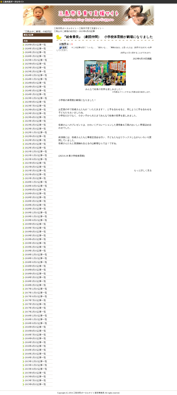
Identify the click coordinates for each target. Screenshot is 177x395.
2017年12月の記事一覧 (36, 289)
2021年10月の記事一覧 (36, 159)
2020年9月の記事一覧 (35, 189)
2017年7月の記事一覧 (35, 300)
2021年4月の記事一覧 (35, 174)
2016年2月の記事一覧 (35, 354)
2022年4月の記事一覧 (35, 144)
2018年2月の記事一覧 (35, 285)
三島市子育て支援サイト (90, 28)
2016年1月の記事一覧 (35, 357)
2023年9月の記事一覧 (35, 102)
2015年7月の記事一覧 (35, 380)
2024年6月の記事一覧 (35, 87)
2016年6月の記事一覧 (35, 338)
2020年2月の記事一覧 (35, 205)
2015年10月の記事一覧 (36, 369)
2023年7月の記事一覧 (35, 106)
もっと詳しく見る (143, 170)
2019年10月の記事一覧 (36, 220)
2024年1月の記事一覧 (35, 94)
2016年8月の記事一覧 (35, 331)
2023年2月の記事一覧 (35, 125)
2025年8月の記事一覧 (35, 64)
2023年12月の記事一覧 (36, 98)
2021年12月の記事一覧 (36, 151)
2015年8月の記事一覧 (35, 376)
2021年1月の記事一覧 (35, 178)
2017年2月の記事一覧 (35, 312)
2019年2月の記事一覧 (35, 247)
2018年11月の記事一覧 (36, 258)
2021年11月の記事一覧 (36, 155)
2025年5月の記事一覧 (35, 67)
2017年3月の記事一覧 (35, 308)
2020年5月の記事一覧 (35, 197)
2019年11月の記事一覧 (36, 216)
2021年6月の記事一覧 (35, 167)
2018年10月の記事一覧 (36, 262)
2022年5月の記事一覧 (35, 140)
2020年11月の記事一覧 (36, 182)
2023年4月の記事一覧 (35, 117)
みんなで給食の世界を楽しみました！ (104, 89)
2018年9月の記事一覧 (35, 266)
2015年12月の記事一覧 (36, 361)
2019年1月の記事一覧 (35, 251)
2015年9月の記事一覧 (35, 373)
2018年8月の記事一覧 (35, 270)
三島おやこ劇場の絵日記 (65, 31)
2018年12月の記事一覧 (36, 254)
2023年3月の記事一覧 (35, 121)
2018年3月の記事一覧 (35, 281)
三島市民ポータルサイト (65, 28)
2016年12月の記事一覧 (36, 315)
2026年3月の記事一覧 (35, 48)
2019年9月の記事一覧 (35, 224)
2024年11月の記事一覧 (36, 79)
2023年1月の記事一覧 (35, 129)
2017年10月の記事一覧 (36, 296)
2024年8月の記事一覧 (35, 83)
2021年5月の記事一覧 (35, 170)
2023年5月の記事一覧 (35, 113)
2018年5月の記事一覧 (35, 277)
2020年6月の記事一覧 (35, 193)
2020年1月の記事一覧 (35, 209)
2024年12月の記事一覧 (36, 75)
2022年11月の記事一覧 (36, 132)
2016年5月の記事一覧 (35, 342)
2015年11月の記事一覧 (36, 365)
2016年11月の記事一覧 (36, 319)
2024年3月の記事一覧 (35, 90)
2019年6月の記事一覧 (35, 231)
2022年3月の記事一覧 (35, 148)
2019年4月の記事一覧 (35, 239)
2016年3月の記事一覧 (35, 350)
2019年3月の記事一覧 (35, 243)
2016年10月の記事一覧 (36, 323)
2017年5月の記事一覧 (35, 304)
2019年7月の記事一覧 (35, 228)
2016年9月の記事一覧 (35, 327)
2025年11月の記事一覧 (36, 60)
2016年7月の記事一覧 (35, 335)
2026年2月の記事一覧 (35, 52)
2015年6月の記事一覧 (35, 384)
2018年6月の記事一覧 (35, 273)
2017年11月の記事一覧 (36, 293)
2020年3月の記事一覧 (35, 201)
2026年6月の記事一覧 (35, 45)
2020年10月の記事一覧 (36, 186)
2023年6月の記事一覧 (35, 109)
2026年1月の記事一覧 (35, 56)
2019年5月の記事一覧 (35, 235)
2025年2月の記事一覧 (35, 71)
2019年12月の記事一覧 (36, 212)
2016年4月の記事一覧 (35, 346)
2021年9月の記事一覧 (35, 163)
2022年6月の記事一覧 (35, 136)
